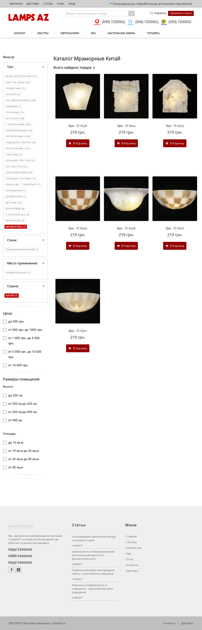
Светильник (133, 548)
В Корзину (79, 143)
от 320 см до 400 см (22, 412)
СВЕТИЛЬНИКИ (69, 33)
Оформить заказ (181, 13)
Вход (72, 3)
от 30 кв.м (15, 467)
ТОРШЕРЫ (153, 33)
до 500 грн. (16, 321)
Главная (131, 536)
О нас (60, 3)
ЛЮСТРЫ (43, 33)
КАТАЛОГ (19, 33)
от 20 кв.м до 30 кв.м (23, 459)
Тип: (10, 67)
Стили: (12, 240)
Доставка (33, 3)
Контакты (16, 3)
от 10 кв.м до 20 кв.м (23, 451)
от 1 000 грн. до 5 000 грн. (24, 340)
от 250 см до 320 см (22, 403)
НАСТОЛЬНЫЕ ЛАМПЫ (121, 33)
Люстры (131, 542)
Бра (128, 553)
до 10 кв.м (15, 442)
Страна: (13, 286)
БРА (93, 33)
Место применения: (22, 263)
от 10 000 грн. (18, 365)
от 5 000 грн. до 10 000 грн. (24, 354)
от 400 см (15, 420)
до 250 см (15, 395)
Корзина (160, 13)
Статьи (48, 3)
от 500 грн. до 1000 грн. (25, 330)
